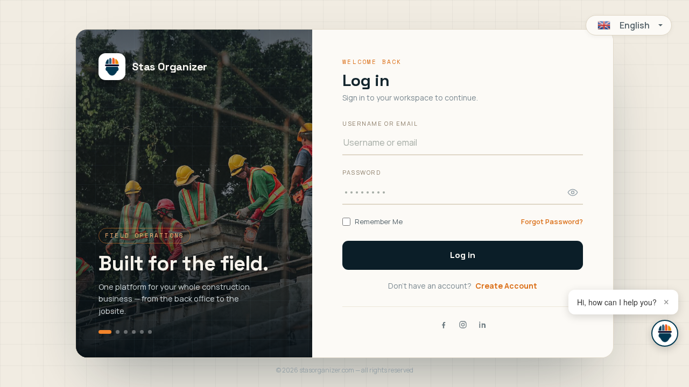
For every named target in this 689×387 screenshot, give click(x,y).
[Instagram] (463, 324)
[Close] (666, 302)
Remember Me (379, 221)
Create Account (506, 286)
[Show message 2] (117, 332)
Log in (462, 255)
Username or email (380, 123)
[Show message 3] (126, 332)
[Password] (573, 192)
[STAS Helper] (664, 333)
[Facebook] (443, 324)
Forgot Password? (552, 221)
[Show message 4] (134, 332)
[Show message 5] (142, 332)
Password (361, 172)
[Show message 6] (150, 332)
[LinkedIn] (482, 324)
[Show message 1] (105, 332)
